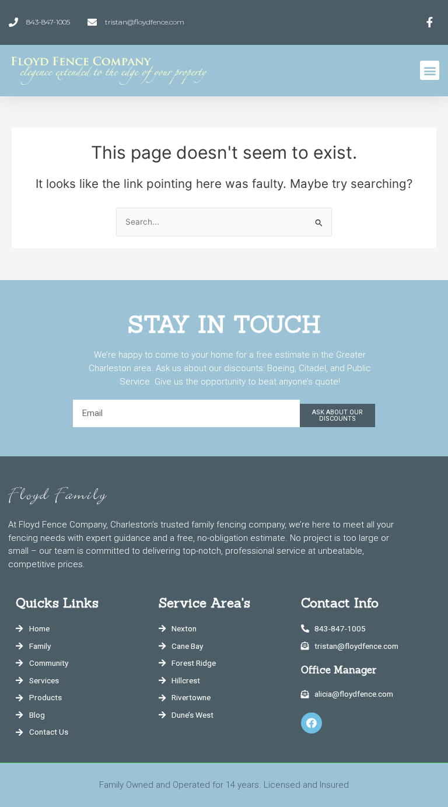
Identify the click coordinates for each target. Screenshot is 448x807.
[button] (429, 70)
